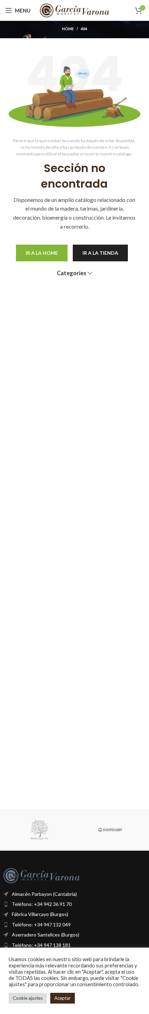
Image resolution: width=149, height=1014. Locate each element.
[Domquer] (110, 829)
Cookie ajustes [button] (28, 998)
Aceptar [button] (62, 998)
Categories (71, 273)
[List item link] (74, 904)
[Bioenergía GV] (38, 829)
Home (68, 28)
